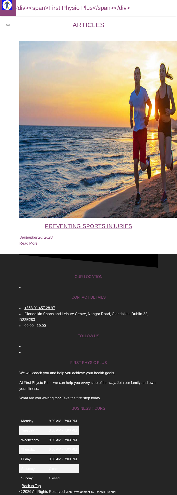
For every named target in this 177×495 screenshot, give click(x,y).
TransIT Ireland (105, 492)
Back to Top (31, 486)
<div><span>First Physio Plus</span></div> (72, 8)
